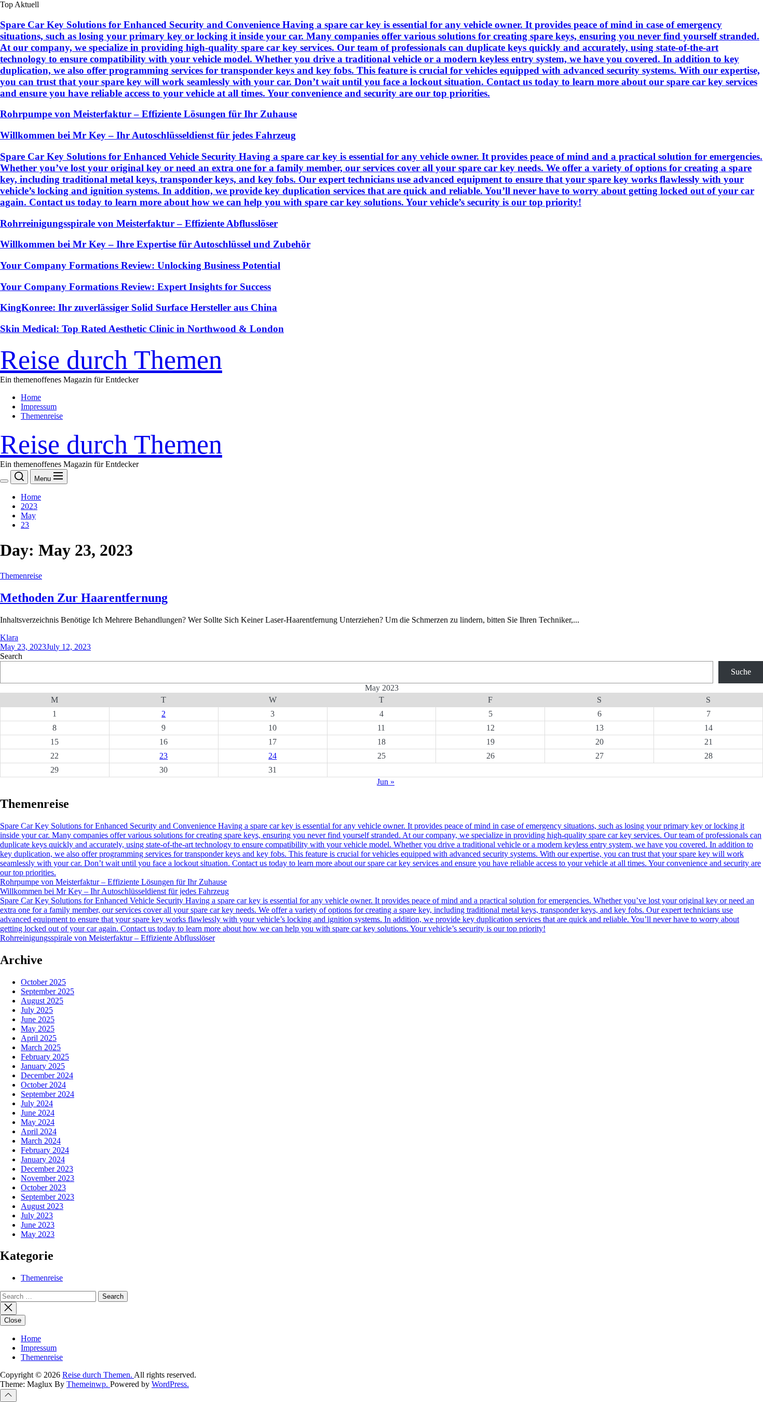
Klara (9, 637)
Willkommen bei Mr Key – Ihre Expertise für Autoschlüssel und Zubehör (155, 244)
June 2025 (38, 1019)
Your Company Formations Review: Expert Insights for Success (135, 286)
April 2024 (39, 1131)
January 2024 (43, 1159)
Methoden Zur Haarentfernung (84, 597)
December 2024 (47, 1075)
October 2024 (43, 1084)
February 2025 (45, 1056)
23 (163, 755)
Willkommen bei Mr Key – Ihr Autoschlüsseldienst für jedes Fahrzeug (148, 135)
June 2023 (38, 1224)
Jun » (385, 781)
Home (31, 397)
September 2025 (47, 991)
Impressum (39, 406)
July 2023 (37, 1215)
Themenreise (42, 415)
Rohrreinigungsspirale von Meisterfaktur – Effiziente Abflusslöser (139, 223)
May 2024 (38, 1122)
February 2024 (45, 1150)
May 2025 (38, 1028)
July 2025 (37, 1010)
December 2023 (47, 1168)
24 (272, 755)
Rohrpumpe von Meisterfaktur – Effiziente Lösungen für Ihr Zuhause (148, 113)
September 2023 (47, 1196)
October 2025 (43, 982)
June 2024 (38, 1112)
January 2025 (43, 1066)
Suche (741, 671)
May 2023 (38, 1234)
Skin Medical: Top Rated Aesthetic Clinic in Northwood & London (142, 328)
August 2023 (42, 1206)
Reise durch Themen (111, 360)
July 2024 (37, 1103)
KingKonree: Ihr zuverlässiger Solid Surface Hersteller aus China (138, 307)
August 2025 (42, 1000)
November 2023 (47, 1178)
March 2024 (41, 1140)
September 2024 (47, 1094)
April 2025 (39, 1038)
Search (11, 656)
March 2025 (41, 1047)
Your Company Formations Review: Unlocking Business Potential (140, 265)
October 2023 (43, 1187)
